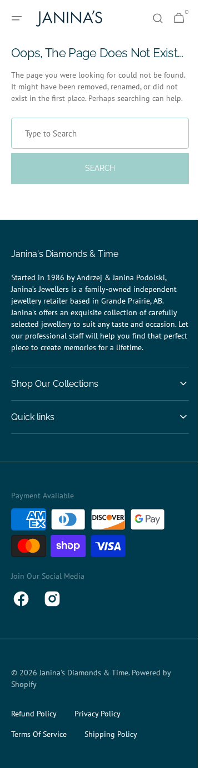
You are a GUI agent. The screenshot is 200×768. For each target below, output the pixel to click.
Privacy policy (97, 740)
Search (96, 194)
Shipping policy (110, 760)
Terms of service (39, 760)
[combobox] (96, 159)
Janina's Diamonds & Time (83, 699)
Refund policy (34, 740)
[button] (16, 18)
